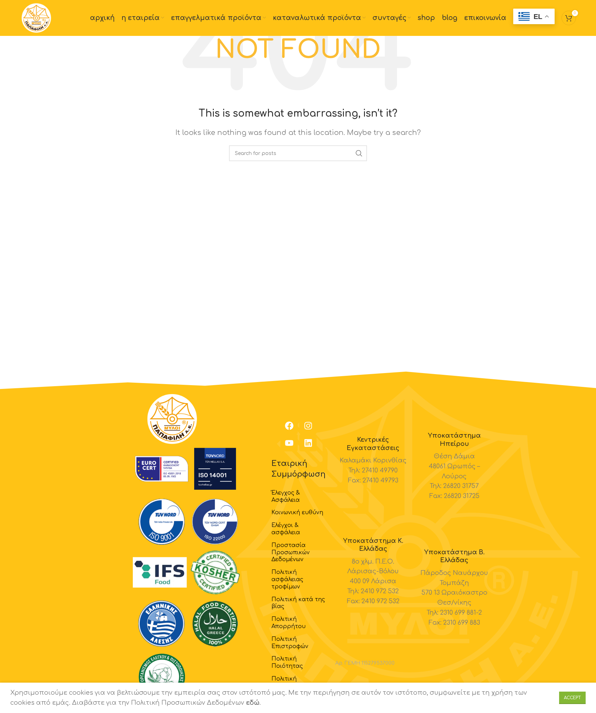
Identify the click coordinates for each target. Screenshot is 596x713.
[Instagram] (308, 425)
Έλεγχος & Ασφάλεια (285, 496)
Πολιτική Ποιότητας (287, 662)
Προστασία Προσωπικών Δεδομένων (290, 552)
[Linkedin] (308, 442)
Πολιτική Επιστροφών (289, 642)
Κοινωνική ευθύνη (297, 512)
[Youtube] (289, 442)
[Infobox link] (373, 460)
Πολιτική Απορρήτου (288, 622)
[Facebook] (289, 425)
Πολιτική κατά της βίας (298, 603)
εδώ (252, 702)
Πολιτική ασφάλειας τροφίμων (287, 579)
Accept (572, 697)
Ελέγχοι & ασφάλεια (285, 529)
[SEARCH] (359, 153)
